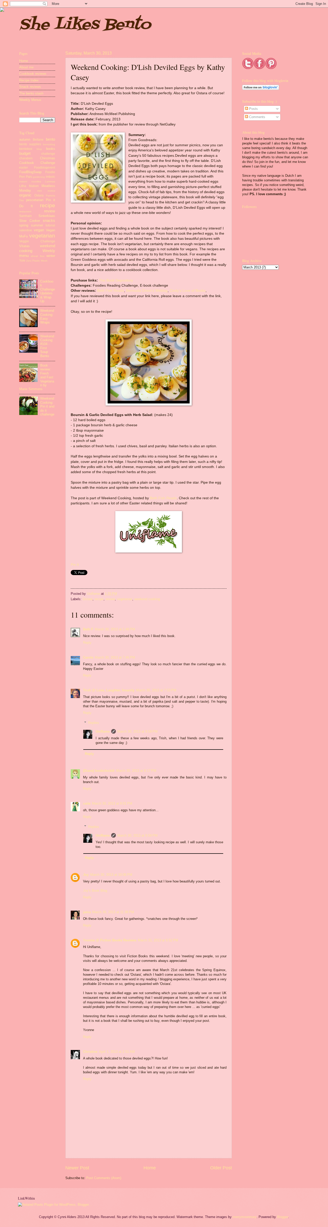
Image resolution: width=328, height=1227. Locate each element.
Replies (93, 722)
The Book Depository (116, 280)
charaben (26, 158)
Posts (253, 109)
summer (37, 225)
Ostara (88, 599)
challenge (48, 153)
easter (23, 167)
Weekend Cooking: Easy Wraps (47, 316)
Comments (256, 117)
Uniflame (94, 594)
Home (150, 1167)
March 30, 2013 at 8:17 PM (136, 771)
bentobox (25, 148)
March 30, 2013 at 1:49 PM (115, 629)
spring (23, 225)
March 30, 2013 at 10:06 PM (111, 875)
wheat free (37, 256)
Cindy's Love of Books (188, 291)
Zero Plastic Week (36, 260)
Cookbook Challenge (37, 163)
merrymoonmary (245, 1217)
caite (86, 803)
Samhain (25, 215)
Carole (88, 657)
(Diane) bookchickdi (99, 771)
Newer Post (77, 1167)
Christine (90, 1052)
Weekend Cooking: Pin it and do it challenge (47, 406)
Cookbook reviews (32, 74)
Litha (22, 186)
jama (87, 912)
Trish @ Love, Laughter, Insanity (109, 690)
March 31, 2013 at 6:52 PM (158, 940)
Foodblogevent (44, 167)
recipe (99, 599)
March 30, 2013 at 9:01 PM (112, 803)
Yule (22, 260)
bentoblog (49, 144)
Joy (86, 875)
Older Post (221, 1167)
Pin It (75, 565)
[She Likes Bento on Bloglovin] (260, 89)
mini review (46, 190)
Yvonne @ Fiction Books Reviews (109, 940)
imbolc (50, 176)
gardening (39, 176)
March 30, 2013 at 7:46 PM (115, 657)
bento (50, 139)
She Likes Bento (85, 25)
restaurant (25, 211)
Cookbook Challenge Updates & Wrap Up (47, 291)
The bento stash (31, 93)
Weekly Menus (30, 100)
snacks (49, 220)
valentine (25, 230)
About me (26, 67)
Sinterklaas (46, 216)
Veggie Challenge (37, 241)
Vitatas (24, 246)
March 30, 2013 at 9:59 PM (137, 731)
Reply (87, 642)
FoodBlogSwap (30, 172)
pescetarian (34, 200)
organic (25, 195)
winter (50, 256)
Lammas (50, 181)
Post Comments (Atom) (103, 1178)
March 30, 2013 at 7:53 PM (156, 690)
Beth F (88, 629)
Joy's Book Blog (95, 890)
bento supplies (30, 144)
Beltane (38, 139)
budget (24, 153)
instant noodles (30, 181)
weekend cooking (147, 599)
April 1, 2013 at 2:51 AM (117, 1052)
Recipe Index (29, 80)
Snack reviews (30, 87)
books (50, 149)
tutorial (50, 225)
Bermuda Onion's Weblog (147, 291)
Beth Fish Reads (110, 291)
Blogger (282, 1217)
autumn (24, 139)
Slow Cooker (29, 221)
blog (39, 149)
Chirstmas (47, 158)
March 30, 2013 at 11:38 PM (113, 912)
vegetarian (124, 599)
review (110, 599)
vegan (39, 230)
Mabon (34, 186)
